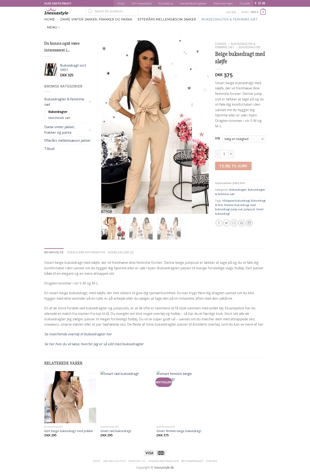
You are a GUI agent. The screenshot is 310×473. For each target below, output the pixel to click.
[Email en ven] (234, 223)
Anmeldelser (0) (120, 252)
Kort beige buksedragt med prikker (68, 431)
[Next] (201, 126)
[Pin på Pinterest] (241, 223)
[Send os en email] (263, 3)
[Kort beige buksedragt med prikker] (70, 397)
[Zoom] (107, 209)
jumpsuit (249, 209)
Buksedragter (249, 47)
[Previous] (108, 126)
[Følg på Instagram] (259, 3)
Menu (52, 27)
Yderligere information (86, 252)
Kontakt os (166, 3)
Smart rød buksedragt (115, 431)
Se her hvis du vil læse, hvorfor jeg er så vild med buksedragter (94, 344)
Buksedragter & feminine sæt (229, 19)
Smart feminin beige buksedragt (178, 431)
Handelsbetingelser (193, 3)
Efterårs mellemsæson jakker (167, 19)
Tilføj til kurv (233, 166)
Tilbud (49, 148)
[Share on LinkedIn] (249, 223)
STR (217, 138)
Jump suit (237, 209)
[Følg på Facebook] (255, 3)
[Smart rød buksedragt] (126, 397)
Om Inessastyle (141, 3)
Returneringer (223, 3)
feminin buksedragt (236, 205)
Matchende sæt (59, 118)
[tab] (54, 252)
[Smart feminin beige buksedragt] (182, 397)
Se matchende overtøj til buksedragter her (78, 334)
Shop (121, 3)
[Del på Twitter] (226, 223)
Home (49, 19)
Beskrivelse (54, 252)
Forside (245, 3)
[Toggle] (90, 101)
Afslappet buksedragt (236, 200)
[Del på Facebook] (219, 223)
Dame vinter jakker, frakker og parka (96, 19)
